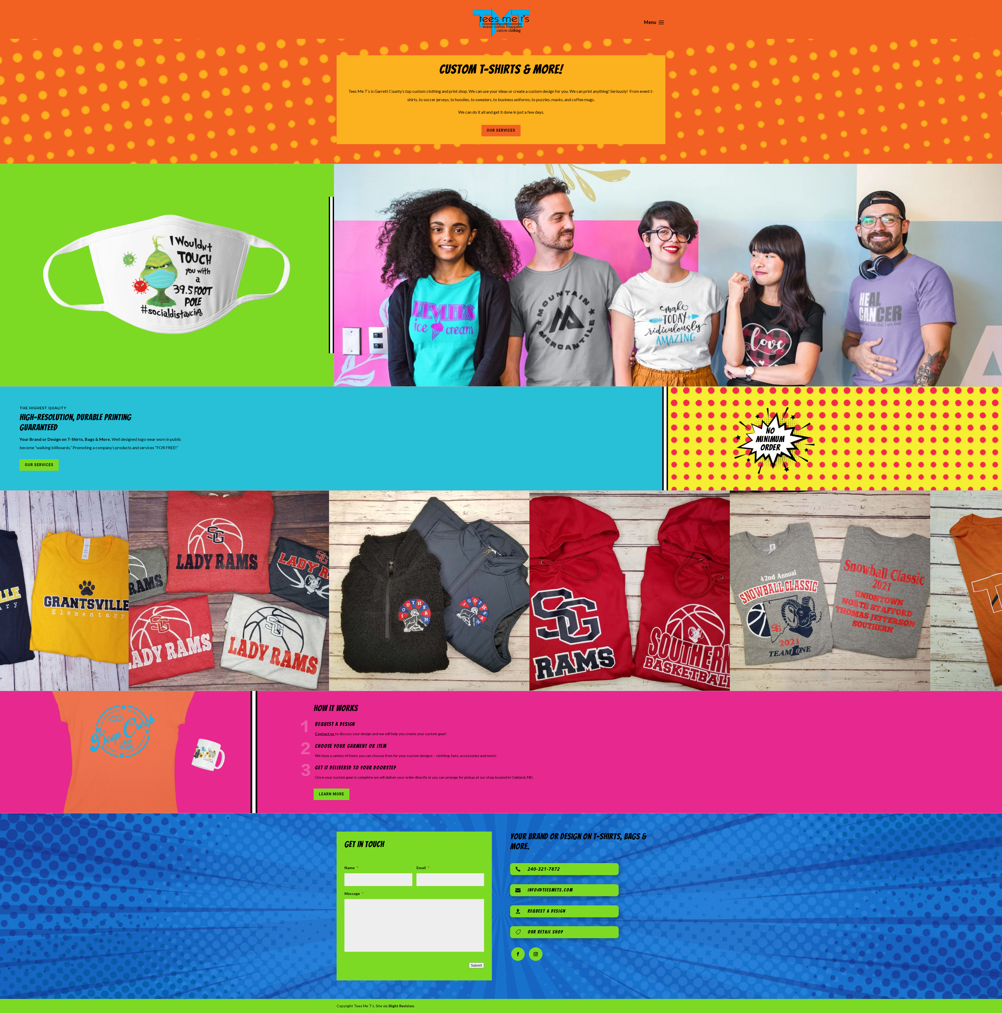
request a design (546, 910)
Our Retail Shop (545, 931)
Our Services (501, 130)
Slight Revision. (401, 1006)
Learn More (331, 794)
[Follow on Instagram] (535, 954)
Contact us (325, 733)
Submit (476, 965)
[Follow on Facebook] (518, 954)
